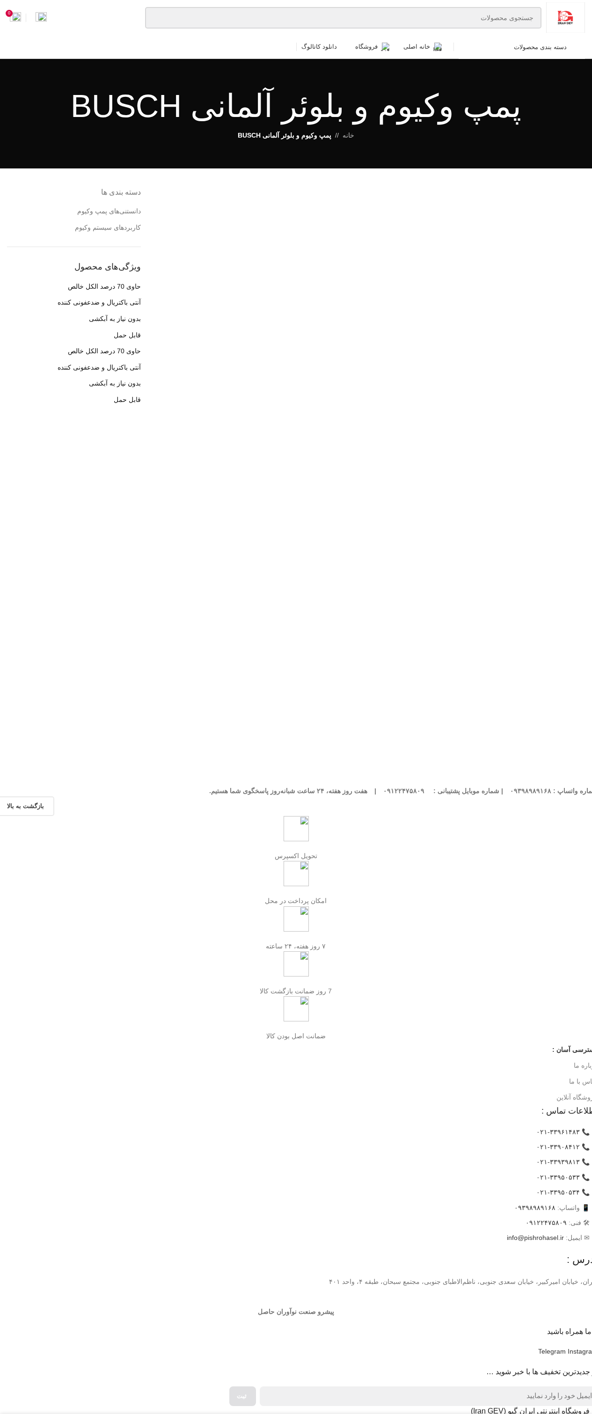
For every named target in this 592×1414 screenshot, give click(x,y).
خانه (348, 135)
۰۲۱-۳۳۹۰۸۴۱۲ (558, 1147)
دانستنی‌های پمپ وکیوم (109, 211)
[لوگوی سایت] (565, 17)
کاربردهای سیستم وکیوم (108, 227)
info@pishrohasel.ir (535, 1237)
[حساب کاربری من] (41, 17)
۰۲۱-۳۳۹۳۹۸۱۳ (558, 1162)
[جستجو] (156, 18)
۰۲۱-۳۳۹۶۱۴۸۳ (558, 1132)
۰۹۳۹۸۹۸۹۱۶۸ (534, 1207)
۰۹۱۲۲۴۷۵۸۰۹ (546, 1222)
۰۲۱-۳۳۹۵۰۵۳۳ (558, 1177)
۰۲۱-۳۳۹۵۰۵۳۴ (558, 1192)
